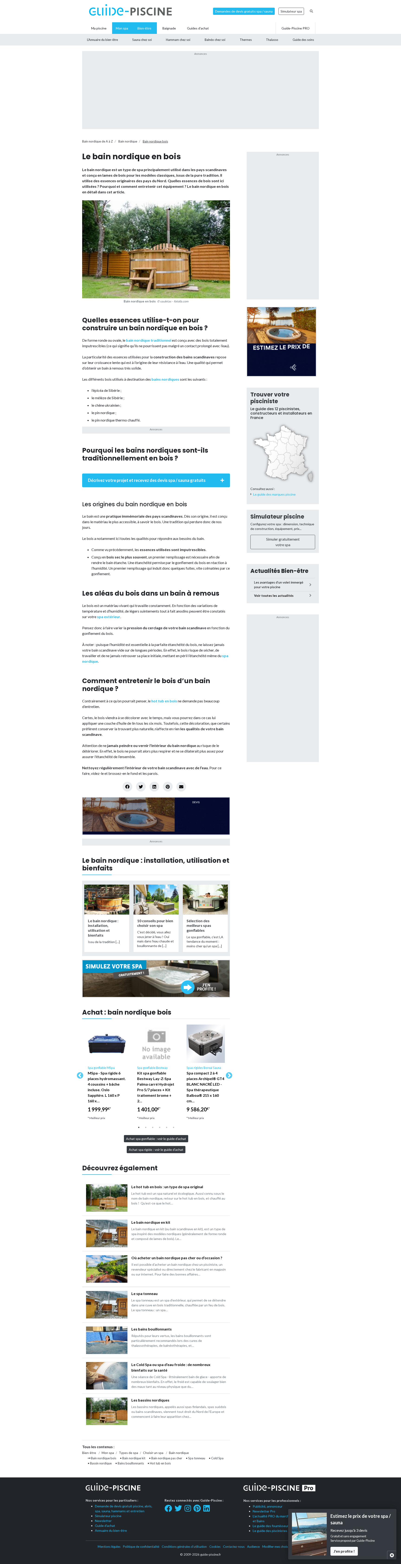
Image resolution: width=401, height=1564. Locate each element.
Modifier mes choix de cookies (282, 1546)
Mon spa (108, 1453)
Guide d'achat (105, 1526)
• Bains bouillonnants (129, 1463)
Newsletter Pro (264, 1511)
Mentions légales (109, 1546)
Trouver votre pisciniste (269, 398)
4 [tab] (159, 1127)
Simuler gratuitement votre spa (283, 542)
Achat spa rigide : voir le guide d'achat (156, 1150)
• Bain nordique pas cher (165, 1458)
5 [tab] (166, 1127)
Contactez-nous (234, 1546)
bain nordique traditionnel (148, 340)
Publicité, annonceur (267, 1506)
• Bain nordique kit (132, 1458)
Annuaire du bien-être (111, 1530)
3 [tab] (152, 1127)
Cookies (214, 1546)
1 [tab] (138, 1127)
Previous (78, 1074)
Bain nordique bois (155, 141)
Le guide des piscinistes (270, 1531)
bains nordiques (165, 379)
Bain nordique (127, 141)
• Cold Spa (216, 1458)
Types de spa (128, 1453)
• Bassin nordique (100, 1463)
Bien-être (89, 1453)
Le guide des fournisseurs (271, 1526)
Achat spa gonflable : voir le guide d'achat (156, 1139)
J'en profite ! (344, 1551)
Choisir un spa (153, 1453)
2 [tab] (145, 1127)
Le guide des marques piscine (274, 494)
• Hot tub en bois (159, 1463)
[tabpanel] (107, 1074)
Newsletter (103, 1521)
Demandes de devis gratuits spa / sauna (244, 11)
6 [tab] (173, 1127)
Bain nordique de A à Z (97, 141)
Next (227, 1074)
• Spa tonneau (195, 1458)
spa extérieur (108, 616)
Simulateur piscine (277, 516)
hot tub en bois (164, 701)
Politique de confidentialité (141, 1546)
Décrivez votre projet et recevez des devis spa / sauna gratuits (147, 480)
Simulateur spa (291, 11)
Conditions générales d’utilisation (184, 1546)
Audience (253, 1546)
